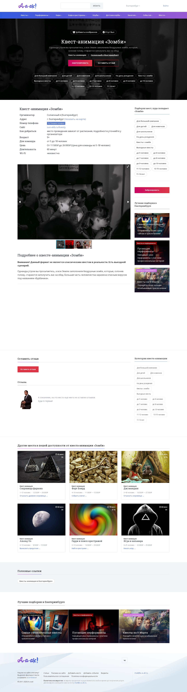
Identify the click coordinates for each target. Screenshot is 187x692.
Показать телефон (57, 123)
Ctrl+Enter (31, 677)
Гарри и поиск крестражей (87, 541)
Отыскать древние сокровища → (34, 496)
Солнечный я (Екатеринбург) (105, 55)
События (147, 15)
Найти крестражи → (80, 548)
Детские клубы (113, 15)
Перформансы (42, 15)
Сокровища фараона (31, 488)
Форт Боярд (78, 488)
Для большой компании (45, 75)
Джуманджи (131, 488)
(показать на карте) (75, 119)
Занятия (132, 15)
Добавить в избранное (86, 32)
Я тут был (109, 32)
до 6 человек (79, 81)
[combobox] (75, 6)
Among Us (25, 541)
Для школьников (103, 75)
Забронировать (80, 63)
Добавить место (74, 673)
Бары (58, 15)
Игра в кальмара (133, 541)
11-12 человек (78, 86)
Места (162, 15)
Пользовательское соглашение (56, 676)
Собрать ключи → (79, 496)
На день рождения (124, 75)
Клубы (96, 15)
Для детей (67, 75)
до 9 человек (129, 81)
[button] (128, 166)
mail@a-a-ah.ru (80, 683)
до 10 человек (146, 81)
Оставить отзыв (106, 63)
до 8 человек (112, 81)
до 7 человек (95, 81)
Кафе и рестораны (77, 15)
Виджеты (104, 673)
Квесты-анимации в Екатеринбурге (35, 581)
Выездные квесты (42, 81)
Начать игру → (130, 548)
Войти (166, 6)
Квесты (24, 15)
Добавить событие (91, 673)
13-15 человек (95, 86)
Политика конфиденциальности (84, 676)
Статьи (46, 673)
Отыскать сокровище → (134, 496)
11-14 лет (111, 86)
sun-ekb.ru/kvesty (56, 127)
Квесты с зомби (145, 75)
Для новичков (83, 75)
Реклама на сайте (58, 673)
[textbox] (75, 4)
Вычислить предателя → (30, 548)
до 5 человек (62, 81)
